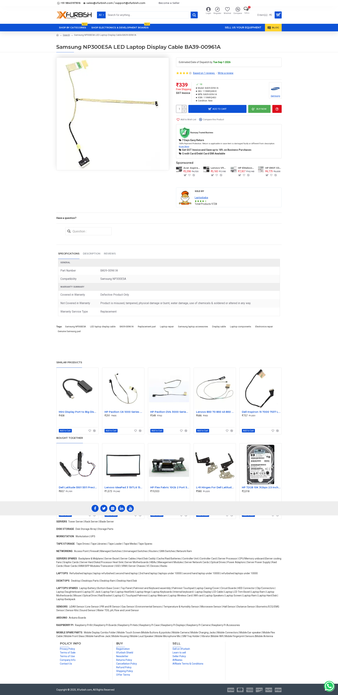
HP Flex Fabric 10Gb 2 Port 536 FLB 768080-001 (169, 487)
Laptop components (240, 326)
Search (66, 35)
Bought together (69, 438)
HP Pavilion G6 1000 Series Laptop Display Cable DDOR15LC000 (124, 411)
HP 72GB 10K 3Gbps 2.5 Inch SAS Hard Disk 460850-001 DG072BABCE (261, 487)
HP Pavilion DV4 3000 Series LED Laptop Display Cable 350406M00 (169, 411)
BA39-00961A (127, 326)
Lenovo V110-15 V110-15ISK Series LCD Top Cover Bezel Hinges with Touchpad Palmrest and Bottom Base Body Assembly (219, 167)
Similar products (69, 362)
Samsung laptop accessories (193, 326)
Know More (184, 146)
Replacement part (147, 326)
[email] (69, 231)
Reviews (110, 253)
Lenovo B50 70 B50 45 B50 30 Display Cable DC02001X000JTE (215, 411)
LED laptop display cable (102, 326)
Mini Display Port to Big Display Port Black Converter (78, 411)
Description (91, 253)
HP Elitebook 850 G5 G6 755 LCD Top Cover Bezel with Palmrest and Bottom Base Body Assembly (246, 167)
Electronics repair (264, 326)
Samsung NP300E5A (75, 326)
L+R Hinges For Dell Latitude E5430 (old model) (215, 487)
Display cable (219, 326)
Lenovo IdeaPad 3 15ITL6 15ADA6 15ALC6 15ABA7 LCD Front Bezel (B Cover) (124, 487)
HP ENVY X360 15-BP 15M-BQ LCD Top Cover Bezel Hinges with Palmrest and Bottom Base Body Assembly (273, 167)
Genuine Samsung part (69, 331)
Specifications (68, 253)
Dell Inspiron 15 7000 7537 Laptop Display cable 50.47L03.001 (261, 411)
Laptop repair (167, 326)
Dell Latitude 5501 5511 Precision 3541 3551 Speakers (78, 487)
